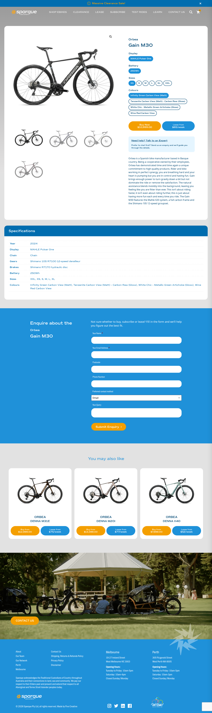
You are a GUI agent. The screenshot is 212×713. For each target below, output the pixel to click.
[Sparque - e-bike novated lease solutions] (24, 12)
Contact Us (56, 651)
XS (132, 83)
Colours (133, 90)
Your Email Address (101, 347)
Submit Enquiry (108, 427)
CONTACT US (25, 620)
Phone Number (99, 376)
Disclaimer (56, 664)
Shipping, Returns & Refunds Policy (67, 655)
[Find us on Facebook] (130, 706)
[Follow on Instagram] (109, 706)
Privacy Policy (57, 660)
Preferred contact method (102, 391)
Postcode (96, 362)
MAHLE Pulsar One (141, 58)
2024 (33, 243)
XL (159, 83)
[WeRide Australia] (157, 702)
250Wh (135, 71)
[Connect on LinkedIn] (123, 706)
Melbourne (21, 669)
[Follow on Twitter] (116, 706)
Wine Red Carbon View (143, 113)
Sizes (132, 78)
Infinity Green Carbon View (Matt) (149, 95)
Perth (18, 664)
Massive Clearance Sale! (108, 3)
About (18, 651)
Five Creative (71, 706)
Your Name (98, 333)
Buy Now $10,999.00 (144, 126)
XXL (167, 83)
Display (133, 53)
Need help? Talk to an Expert (149, 140)
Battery (133, 65)
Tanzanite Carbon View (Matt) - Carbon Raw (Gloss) (158, 101)
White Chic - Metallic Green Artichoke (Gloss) (154, 107)
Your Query (97, 404)
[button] (110, 36)
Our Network (21, 660)
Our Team (20, 655)
